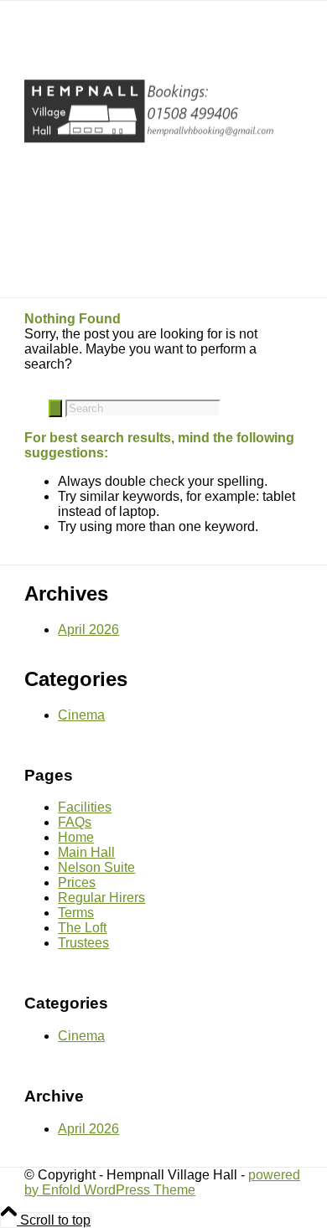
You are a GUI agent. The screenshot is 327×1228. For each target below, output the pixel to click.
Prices (77, 882)
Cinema (81, 715)
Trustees (83, 943)
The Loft (82, 928)
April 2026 (88, 629)
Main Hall (86, 852)
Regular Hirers (101, 897)
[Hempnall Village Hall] (150, 149)
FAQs (74, 822)
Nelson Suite (96, 867)
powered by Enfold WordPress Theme (162, 1182)
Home (76, 837)
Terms (76, 913)
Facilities (85, 807)
